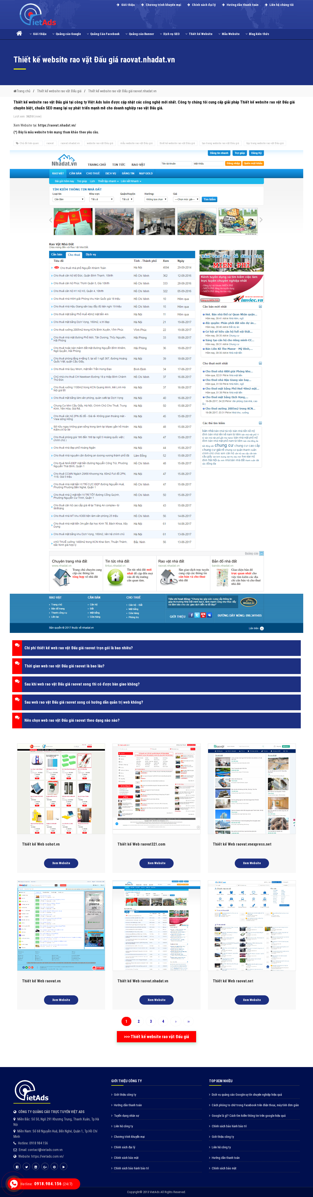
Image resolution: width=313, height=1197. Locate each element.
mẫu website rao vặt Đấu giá (136, 143)
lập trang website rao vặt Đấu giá (265, 143)
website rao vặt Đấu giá (100, 143)
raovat (50, 143)
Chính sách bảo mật (126, 1158)
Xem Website (61, 863)
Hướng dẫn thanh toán (242, 5)
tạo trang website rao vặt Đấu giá (220, 143)
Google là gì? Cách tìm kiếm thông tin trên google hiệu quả (249, 1115)
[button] (156, 648)
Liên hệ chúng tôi (281, 5)
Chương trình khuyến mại (163, 5)
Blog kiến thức (259, 34)
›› (189, 1021)
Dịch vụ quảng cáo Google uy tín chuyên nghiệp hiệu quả (247, 1094)
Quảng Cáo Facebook (105, 34)
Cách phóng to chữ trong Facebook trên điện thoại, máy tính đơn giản (255, 1105)
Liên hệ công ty (123, 1126)
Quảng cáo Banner (141, 34)
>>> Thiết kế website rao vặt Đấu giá (156, 1036)
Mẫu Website (231, 34)
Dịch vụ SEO (171, 34)
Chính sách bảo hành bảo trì (131, 1168)
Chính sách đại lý (203, 5)
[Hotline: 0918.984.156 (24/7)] (14, 1184)
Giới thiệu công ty (125, 1094)
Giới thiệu (128, 5)
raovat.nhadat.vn (70, 143)
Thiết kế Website (200, 34)
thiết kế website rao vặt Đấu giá (177, 143)
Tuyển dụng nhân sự (126, 1115)
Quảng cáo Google (68, 34)
